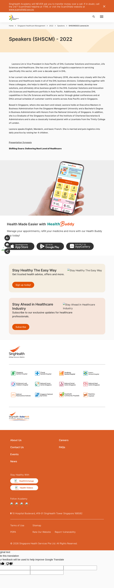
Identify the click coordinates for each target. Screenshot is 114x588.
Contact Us (17, 447)
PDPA (13, 532)
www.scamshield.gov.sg (21, 9)
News (13, 461)
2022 (51, 26)
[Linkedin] (27, 504)
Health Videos (26, 487)
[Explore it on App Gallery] (80, 246)
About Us (16, 440)
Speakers (61, 26)
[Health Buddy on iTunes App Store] (20, 246)
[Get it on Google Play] (50, 246)
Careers (64, 440)
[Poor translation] (9, 564)
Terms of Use (17, 525)
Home (11, 26)
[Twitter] (22, 504)
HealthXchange (26, 481)
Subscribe (21, 327)
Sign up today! (23, 284)
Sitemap (37, 525)
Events (14, 454)
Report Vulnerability (65, 532)
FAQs (62, 447)
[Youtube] (17, 504)
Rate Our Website (42, 532)
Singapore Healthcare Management (31, 26)
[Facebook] (12, 504)
